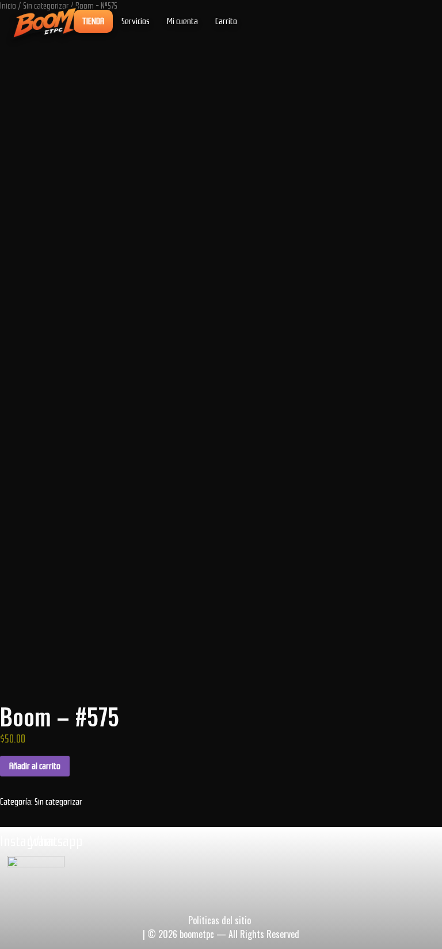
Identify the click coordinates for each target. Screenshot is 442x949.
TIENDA (93, 21)
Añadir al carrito (34, 766)
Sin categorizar (58, 802)
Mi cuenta (182, 21)
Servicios (135, 21)
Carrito (226, 21)
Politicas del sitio (219, 920)
